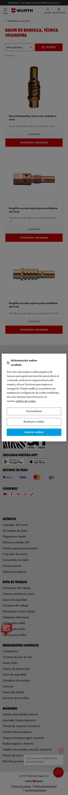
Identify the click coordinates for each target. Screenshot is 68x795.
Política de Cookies (26, 401)
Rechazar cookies (34, 422)
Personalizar (34, 411)
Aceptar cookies (34, 432)
